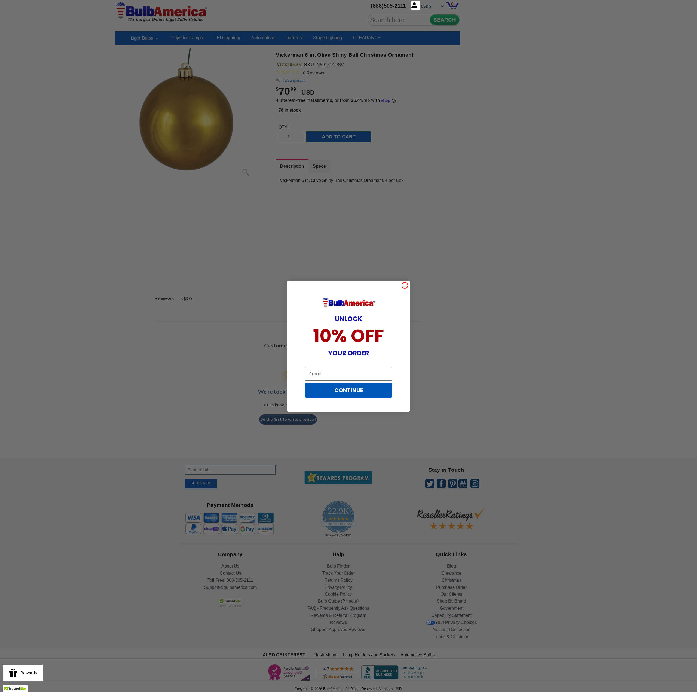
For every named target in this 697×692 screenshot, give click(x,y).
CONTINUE (348, 390)
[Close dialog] (405, 285)
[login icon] (415, 5)
